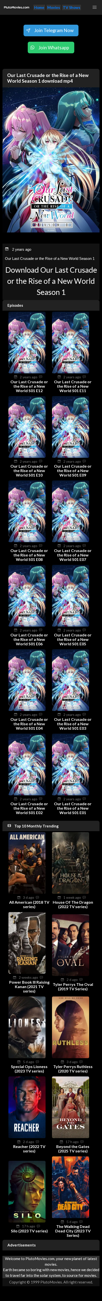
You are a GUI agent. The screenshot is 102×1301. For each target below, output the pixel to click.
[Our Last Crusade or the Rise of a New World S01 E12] (27, 372)
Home (39, 7)
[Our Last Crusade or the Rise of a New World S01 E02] (27, 794)
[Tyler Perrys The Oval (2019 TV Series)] (70, 974)
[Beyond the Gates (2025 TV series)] (70, 1136)
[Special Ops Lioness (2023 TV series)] (27, 1056)
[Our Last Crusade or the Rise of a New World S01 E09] (70, 456)
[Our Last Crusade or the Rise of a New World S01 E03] (70, 709)
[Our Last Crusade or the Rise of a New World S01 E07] (70, 540)
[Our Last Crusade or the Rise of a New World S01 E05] (70, 625)
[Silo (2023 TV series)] (27, 1221)
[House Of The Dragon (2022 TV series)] (70, 892)
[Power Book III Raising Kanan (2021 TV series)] (27, 972)
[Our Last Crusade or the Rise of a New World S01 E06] (27, 625)
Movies (53, 7)
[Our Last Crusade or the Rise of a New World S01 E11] (70, 372)
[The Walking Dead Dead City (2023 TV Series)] (70, 1216)
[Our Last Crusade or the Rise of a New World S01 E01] (70, 794)
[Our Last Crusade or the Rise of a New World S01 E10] (27, 456)
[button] (94, 7)
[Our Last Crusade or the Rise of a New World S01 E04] (27, 709)
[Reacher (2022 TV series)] (27, 1136)
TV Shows (71, 7)
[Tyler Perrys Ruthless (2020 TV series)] (70, 1056)
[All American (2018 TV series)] (27, 892)
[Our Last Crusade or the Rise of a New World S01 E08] (27, 540)
